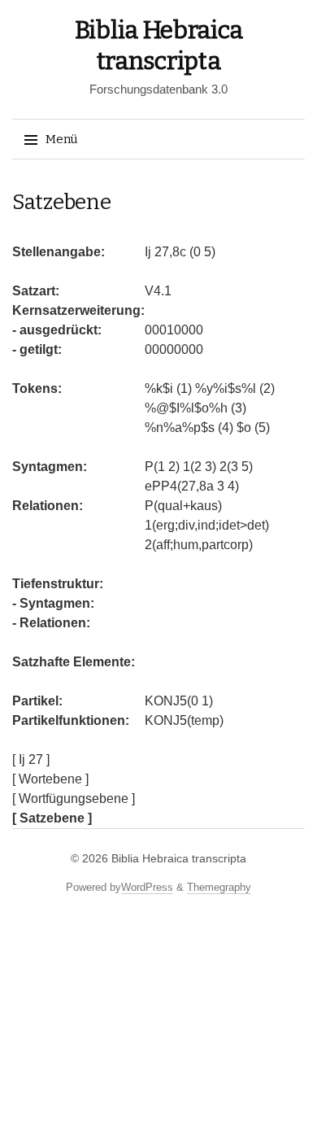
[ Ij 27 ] (31, 759)
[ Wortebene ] (50, 779)
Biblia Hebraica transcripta (178, 858)
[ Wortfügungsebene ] (73, 798)
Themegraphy (219, 887)
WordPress (147, 887)
